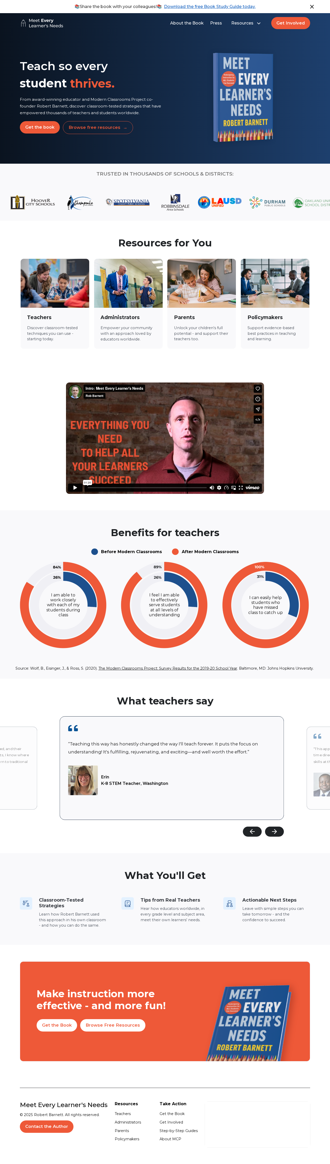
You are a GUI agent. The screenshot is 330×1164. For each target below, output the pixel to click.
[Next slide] (274, 832)
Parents (122, 1130)
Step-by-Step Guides (179, 1130)
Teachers (123, 1113)
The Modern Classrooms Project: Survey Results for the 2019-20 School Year (167, 668)
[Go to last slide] (252, 832)
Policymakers (127, 1139)
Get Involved (171, 1122)
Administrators (128, 1122)
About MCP (170, 1139)
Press (216, 23)
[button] (247, 23)
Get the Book (172, 1113)
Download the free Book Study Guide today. (209, 6)
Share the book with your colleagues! (118, 6)
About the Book (187, 23)
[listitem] (172, 768)
